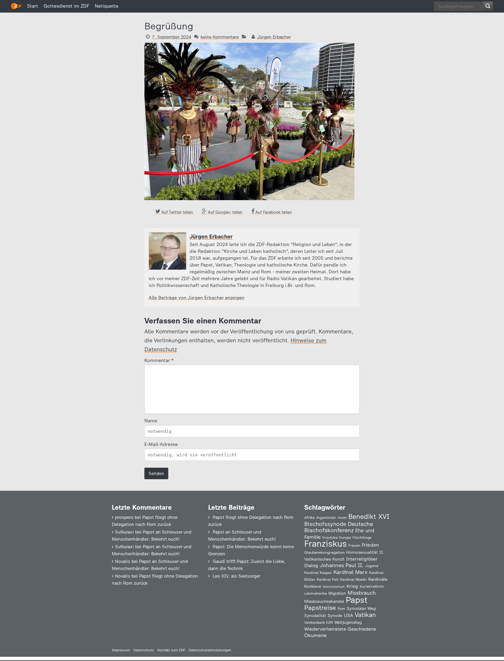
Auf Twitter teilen (177, 212)
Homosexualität (362, 552)
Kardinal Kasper (318, 573)
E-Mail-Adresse (161, 444)
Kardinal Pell (327, 579)
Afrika (309, 517)
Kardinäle (377, 579)
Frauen (354, 545)
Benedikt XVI (368, 516)
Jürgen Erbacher (274, 37)
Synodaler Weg (361, 608)
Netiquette (106, 6)
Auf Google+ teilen (225, 212)
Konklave (312, 586)
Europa (345, 537)
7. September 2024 (171, 37)
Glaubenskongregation (324, 552)
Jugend (371, 566)
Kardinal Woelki (353, 579)
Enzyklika (330, 537)
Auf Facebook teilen (273, 212)
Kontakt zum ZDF (171, 650)
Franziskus (325, 544)
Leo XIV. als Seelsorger (236, 576)
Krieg (352, 586)
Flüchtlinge (362, 537)
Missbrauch (362, 593)
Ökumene (315, 635)
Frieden (370, 545)
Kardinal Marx (350, 572)
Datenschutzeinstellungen (210, 650)
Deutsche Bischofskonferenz (338, 527)
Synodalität (315, 615)
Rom (341, 608)
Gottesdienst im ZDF (66, 6)
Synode (335, 615)
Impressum (121, 650)
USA (348, 615)
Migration (337, 593)
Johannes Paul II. (342, 565)
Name (150, 421)
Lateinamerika (315, 593)
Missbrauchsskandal (324, 601)
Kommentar (158, 360)
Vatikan (365, 615)
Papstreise (320, 607)
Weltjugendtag (348, 622)
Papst (357, 600)
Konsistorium (334, 586)
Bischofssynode (325, 524)
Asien (342, 518)
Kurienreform (372, 586)
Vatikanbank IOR (318, 622)
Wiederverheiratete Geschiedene (340, 629)
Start (32, 6)
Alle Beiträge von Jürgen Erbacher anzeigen (196, 298)
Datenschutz (144, 650)
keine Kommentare (220, 37)
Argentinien (326, 517)
